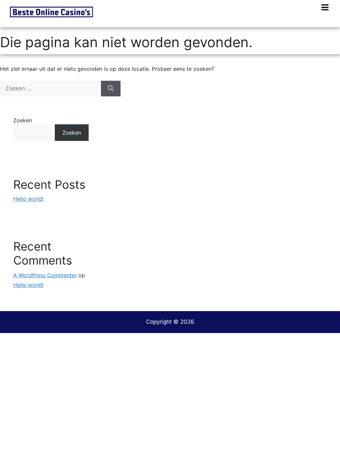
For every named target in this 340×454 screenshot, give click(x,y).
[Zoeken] (111, 89)
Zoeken (22, 120)
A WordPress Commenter (45, 275)
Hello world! (28, 198)
